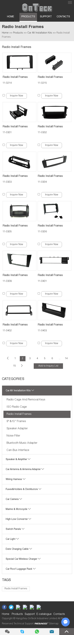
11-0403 (42, 331)
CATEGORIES (13, 379)
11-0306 (42, 232)
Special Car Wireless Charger (22, 559)
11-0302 (42, 132)
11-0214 (7, 83)
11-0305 (7, 232)
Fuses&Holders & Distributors (22, 489)
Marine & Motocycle (17, 509)
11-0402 (7, 331)
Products (28, 17)
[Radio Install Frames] (19, 63)
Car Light (11, 539)
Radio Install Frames (15, 77)
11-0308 (7, 281)
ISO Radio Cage (17, 407)
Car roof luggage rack (19, 569)
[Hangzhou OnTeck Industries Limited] (37, 6)
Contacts (63, 17)
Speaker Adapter (17, 428)
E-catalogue (44, 614)
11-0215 (42, 83)
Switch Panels (14, 529)
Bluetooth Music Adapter (22, 443)
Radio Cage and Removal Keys (26, 400)
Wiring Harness (14, 479)
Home (10, 17)
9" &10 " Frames (16, 421)
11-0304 (42, 182)
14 (66, 358)
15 (14, 366)
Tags (6, 580)
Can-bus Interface (18, 450)
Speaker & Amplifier (17, 459)
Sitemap (54, 624)
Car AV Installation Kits (39, 33)
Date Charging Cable (17, 549)
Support (46, 17)
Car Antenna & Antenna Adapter (23, 469)
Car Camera (12, 499)
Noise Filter (13, 436)
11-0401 (42, 281)
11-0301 (7, 132)
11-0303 (7, 182)
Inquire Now (16, 96)
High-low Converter (17, 519)
